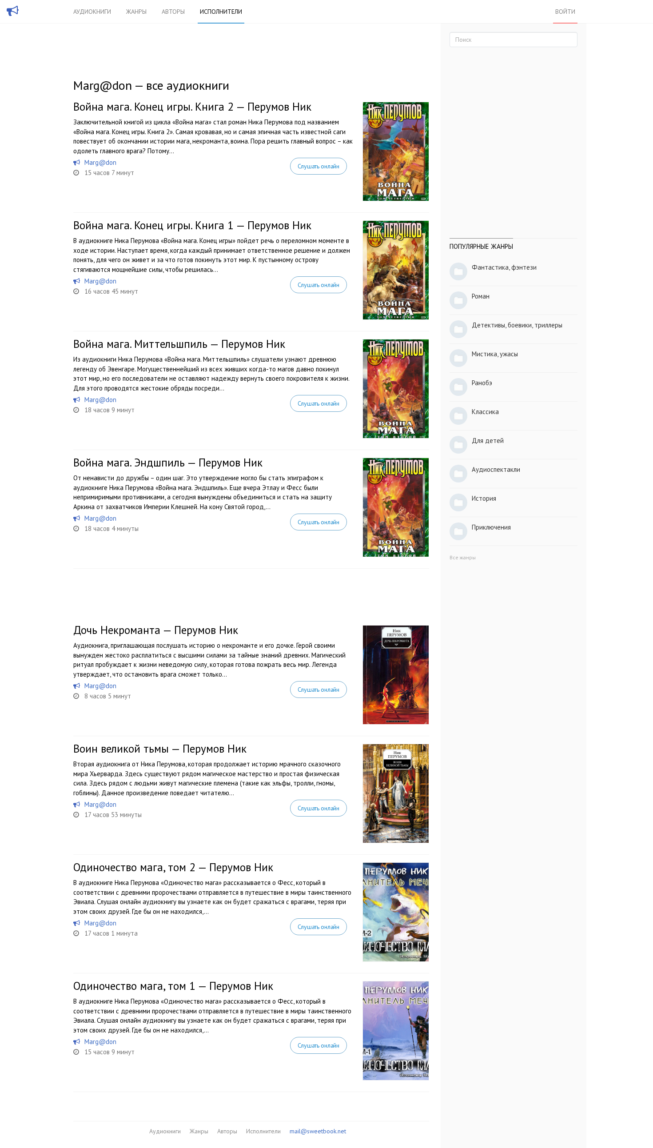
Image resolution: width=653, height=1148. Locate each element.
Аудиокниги (92, 12)
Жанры (136, 12)
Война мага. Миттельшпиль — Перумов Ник (179, 344)
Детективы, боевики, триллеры (517, 325)
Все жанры (463, 557)
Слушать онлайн (318, 166)
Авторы (173, 12)
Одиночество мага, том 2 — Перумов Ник (173, 867)
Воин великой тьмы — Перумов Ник (160, 748)
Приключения (491, 527)
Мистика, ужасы (495, 354)
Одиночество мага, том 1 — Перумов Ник (173, 986)
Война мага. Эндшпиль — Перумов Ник (168, 462)
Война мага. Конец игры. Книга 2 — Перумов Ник (192, 107)
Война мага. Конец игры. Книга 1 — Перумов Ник (192, 225)
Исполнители (221, 12)
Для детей (488, 440)
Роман (481, 296)
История (484, 498)
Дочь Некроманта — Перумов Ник (155, 630)
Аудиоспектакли (496, 469)
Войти (565, 12)
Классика (485, 411)
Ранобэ (482, 383)
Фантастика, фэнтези (504, 267)
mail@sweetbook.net (318, 1131)
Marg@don (100, 162)
